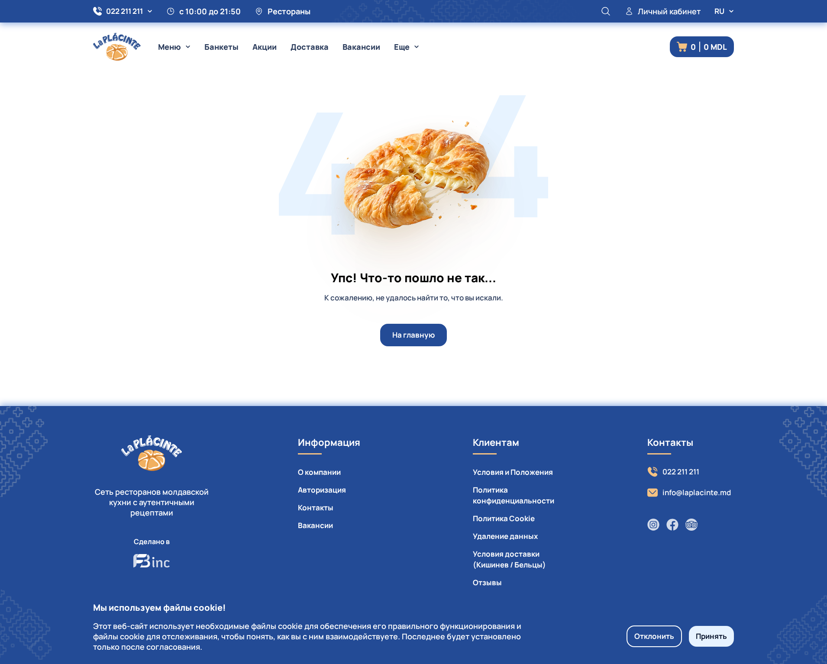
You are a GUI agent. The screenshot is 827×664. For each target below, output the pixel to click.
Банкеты (221, 47)
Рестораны (289, 11)
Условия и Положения (513, 472)
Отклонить (654, 636)
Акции (264, 47)
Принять (711, 636)
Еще (402, 47)
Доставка (310, 47)
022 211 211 (124, 11)
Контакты (315, 508)
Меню (169, 47)
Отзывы (487, 582)
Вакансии (361, 47)
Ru (719, 11)
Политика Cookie (504, 518)
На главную (413, 335)
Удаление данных (505, 536)
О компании (319, 472)
